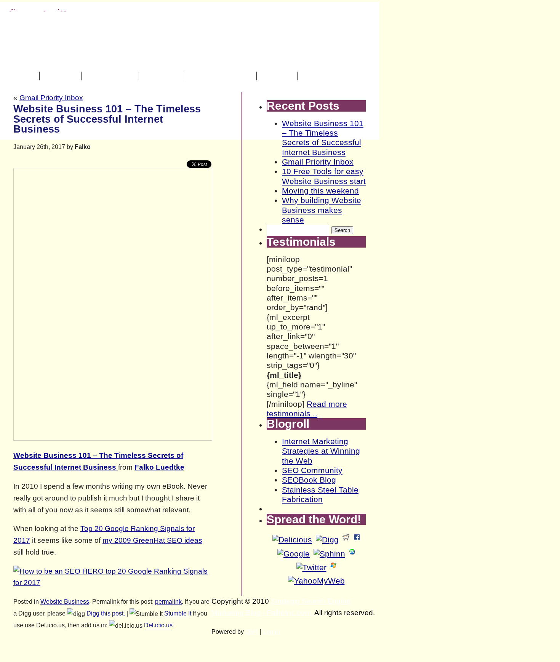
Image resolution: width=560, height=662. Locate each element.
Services (61, 76)
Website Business (64, 601)
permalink (168, 601)
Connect (278, 76)
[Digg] (327, 539)
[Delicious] (292, 539)
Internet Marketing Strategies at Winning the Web (321, 451)
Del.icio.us (158, 625)
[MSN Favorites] (333, 567)
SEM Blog (163, 76)
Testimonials (111, 76)
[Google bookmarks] (293, 553)
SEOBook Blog (309, 479)
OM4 (251, 631)
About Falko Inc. (221, 76)
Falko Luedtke (159, 467)
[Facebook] (356, 539)
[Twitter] (311, 567)
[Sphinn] (329, 553)
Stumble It (177, 613)
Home (25, 76)
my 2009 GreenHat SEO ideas (152, 540)
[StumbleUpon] (352, 553)
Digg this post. (105, 613)
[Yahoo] (316, 580)
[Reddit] (346, 539)
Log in (271, 631)
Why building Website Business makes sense (321, 210)
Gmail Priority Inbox (51, 98)
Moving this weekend (320, 190)
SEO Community (312, 470)
